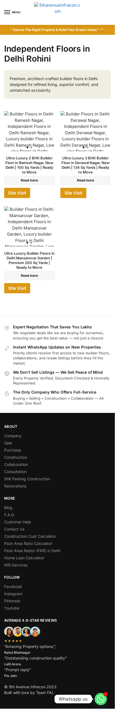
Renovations (15, 486)
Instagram (13, 593)
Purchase (12, 450)
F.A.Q (9, 514)
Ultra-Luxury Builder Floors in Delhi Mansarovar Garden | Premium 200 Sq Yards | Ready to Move (29, 260)
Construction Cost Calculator (30, 536)
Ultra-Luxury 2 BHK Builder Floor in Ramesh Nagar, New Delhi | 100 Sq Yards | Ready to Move (29, 165)
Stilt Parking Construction (27, 478)
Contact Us (14, 529)
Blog (8, 507)
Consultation (15, 471)
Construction (15, 457)
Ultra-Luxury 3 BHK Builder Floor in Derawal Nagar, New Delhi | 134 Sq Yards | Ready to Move (85, 165)
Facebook (13, 586)
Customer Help (17, 522)
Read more (29, 180)
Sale (8, 443)
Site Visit (17, 193)
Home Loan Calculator (24, 557)
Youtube (11, 608)
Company (13, 435)
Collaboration (16, 464)
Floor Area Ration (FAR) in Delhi (32, 550)
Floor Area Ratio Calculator (28, 543)
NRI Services (15, 565)
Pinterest (12, 600)
